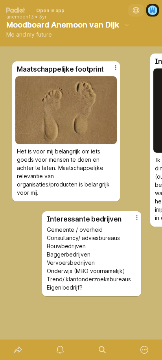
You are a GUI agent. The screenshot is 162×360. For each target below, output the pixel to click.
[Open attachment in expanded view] (66, 110)
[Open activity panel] (60, 350)
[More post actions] (131, 220)
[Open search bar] (102, 349)
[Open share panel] (18, 350)
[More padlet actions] (144, 350)
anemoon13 (20, 17)
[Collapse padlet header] (126, 24)
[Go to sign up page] (152, 10)
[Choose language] (136, 10)
